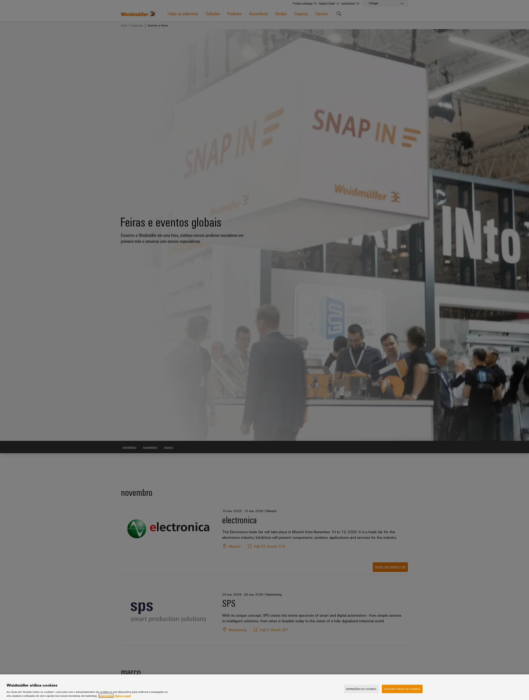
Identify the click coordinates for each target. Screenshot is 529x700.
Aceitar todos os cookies (402, 688)
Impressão (106, 695)
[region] (264, 687)
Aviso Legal (123, 695)
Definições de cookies (361, 688)
